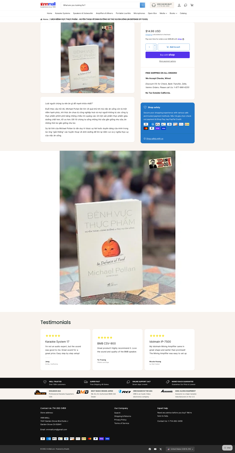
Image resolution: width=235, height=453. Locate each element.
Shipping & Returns (122, 416)
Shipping (149, 34)
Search (117, 413)
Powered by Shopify (62, 449)
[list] (117, 349)
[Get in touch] (185, 5)
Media (162, 13)
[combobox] (103, 5)
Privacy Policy (120, 420)
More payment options (167, 61)
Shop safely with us (154, 138)
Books (172, 13)
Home (45, 19)
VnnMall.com (50, 449)
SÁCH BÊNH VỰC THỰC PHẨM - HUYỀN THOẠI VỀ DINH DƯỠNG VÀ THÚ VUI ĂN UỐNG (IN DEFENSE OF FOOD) (99, 19)
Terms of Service (121, 423)
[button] (192, 5)
